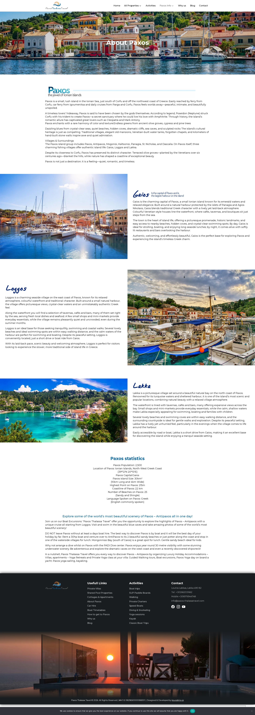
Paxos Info (165, 5)
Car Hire (91, 606)
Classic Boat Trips (139, 623)
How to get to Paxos (98, 614)
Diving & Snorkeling (139, 610)
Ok (192, 711)
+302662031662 (184, 592)
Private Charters (138, 601)
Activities (151, 5)
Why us (182, 5)
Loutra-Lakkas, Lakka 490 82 (186, 588)
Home (116, 5)
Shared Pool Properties (99, 593)
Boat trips (134, 588)
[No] (251, 711)
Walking (133, 597)
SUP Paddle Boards (139, 593)
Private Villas (94, 588)
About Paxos (94, 601)
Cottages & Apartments (100, 597)
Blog (192, 5)
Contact (203, 5)
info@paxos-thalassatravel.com (187, 601)
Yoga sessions (137, 614)
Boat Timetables (96, 610)
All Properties (131, 5)
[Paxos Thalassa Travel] (56, 5)
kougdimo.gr (178, 700)
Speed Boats (136, 606)
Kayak (132, 618)
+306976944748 (187, 596)
